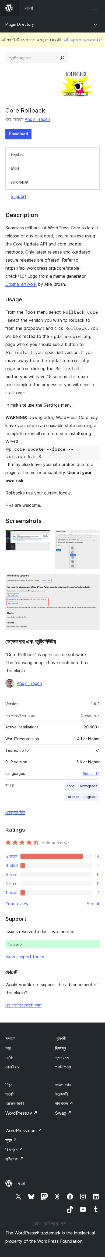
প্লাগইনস (62, 1057)
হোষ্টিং (9, 1057)
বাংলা (21, 1183)
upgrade (90, 797)
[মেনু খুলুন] (96, 8)
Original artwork (21, 284)
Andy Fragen (37, 119)
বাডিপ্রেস (14, 1159)
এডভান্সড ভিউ (15, 812)
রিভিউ (15, 168)
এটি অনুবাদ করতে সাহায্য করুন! (83, 39)
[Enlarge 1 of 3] (43, 537)
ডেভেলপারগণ (14, 1103)
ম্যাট (11, 1140)
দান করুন (64, 1103)
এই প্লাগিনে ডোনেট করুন (23, 1005)
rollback (72, 797)
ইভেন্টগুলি (61, 1094)
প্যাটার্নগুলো (63, 1067)
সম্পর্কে (10, 1038)
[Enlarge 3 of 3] (92, 581)
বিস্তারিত (17, 154)
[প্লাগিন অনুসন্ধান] (62, 57)
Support (18, 196)
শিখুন (8, 1084)
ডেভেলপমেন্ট (19, 182)
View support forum (24, 956)
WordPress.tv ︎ (21, 1113)
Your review (17, 903)
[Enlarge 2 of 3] (92, 537)
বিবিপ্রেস (14, 1149)
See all (93, 903)
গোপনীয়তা (12, 1067)
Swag (63, 1113)
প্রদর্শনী (60, 1038)
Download (18, 134)
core (70, 786)
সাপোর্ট (9, 1094)
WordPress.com (23, 1130)
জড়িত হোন (63, 1084)
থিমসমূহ (60, 1048)
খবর (7, 1048)
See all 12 (91, 773)
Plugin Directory (19, 24)
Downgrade (88, 786)
